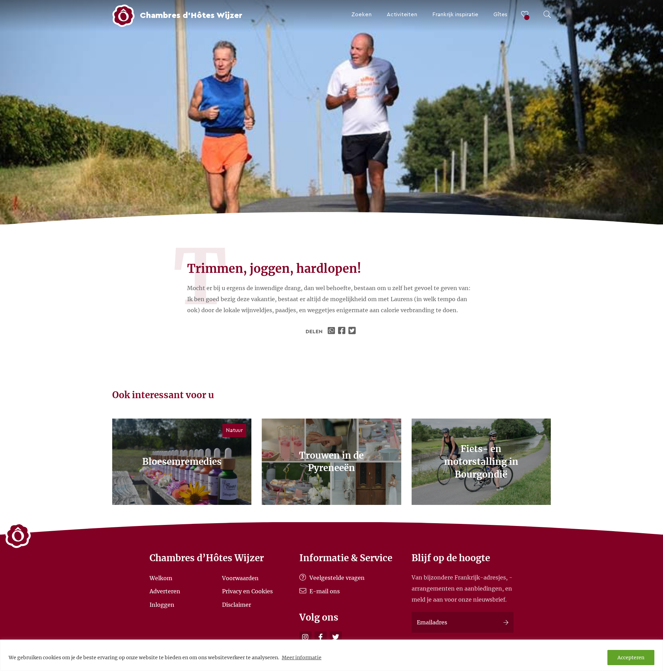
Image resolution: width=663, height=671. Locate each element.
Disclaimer (236, 604)
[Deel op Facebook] (342, 331)
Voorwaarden (240, 577)
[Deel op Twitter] (352, 331)
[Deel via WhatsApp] (332, 331)
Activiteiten (402, 14)
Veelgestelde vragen (336, 577)
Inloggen (162, 604)
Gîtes (500, 14)
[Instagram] (305, 637)
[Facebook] (321, 637)
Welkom (161, 577)
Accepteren (630, 657)
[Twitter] (336, 637)
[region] (331, 655)
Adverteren (165, 591)
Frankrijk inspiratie (455, 14)
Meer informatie (301, 657)
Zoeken (361, 14)
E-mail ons (324, 591)
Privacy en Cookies (247, 591)
